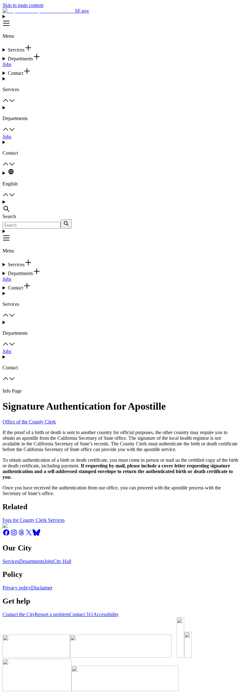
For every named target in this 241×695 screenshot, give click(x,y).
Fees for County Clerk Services (34, 520)
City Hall (62, 561)
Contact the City (19, 614)
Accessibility (106, 614)
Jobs (7, 64)
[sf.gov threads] (21, 534)
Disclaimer (41, 587)
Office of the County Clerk (29, 421)
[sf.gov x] (29, 534)
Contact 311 (81, 614)
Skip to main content (23, 5)
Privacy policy (17, 587)
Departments (31, 561)
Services (11, 561)
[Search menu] (120, 206)
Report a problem (52, 614)
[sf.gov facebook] (6, 534)
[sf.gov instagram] (14, 534)
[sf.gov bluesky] (36, 534)
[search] (66, 224)
